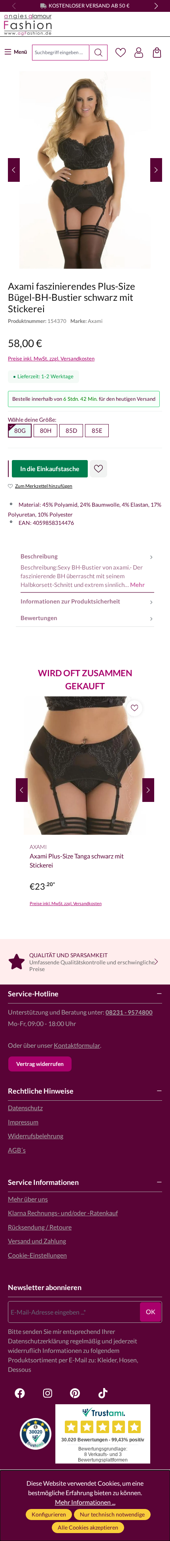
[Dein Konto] (139, 52)
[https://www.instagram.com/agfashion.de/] (47, 1393)
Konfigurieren (49, 1514)
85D (71, 430)
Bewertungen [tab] (39, 617)
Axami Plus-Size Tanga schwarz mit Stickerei (77, 860)
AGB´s (17, 1150)
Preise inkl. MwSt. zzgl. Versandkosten (51, 358)
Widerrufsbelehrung (35, 1135)
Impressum (23, 1122)
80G (20, 430)
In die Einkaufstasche (49, 468)
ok (150, 1311)
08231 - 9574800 (129, 1012)
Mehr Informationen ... (85, 1502)
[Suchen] (99, 52)
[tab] (87, 570)
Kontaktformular (77, 1045)
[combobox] (60, 52)
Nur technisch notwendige (112, 1514)
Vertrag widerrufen (40, 1063)
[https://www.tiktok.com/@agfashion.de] (103, 1393)
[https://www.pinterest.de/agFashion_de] (75, 1393)
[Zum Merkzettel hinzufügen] (98, 468)
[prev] (22, 790)
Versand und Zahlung (37, 1241)
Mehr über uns (28, 1199)
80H (45, 430)
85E (97, 430)
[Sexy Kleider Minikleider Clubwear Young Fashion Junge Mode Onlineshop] (72, 24)
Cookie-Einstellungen (37, 1255)
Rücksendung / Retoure (40, 1227)
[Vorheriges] (14, 170)
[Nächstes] (156, 170)
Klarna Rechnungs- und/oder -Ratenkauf (63, 1213)
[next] (148, 790)
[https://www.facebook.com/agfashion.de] (20, 1393)
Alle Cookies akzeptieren (88, 1527)
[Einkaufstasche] (157, 52)
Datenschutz (25, 1107)
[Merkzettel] (120, 52)
